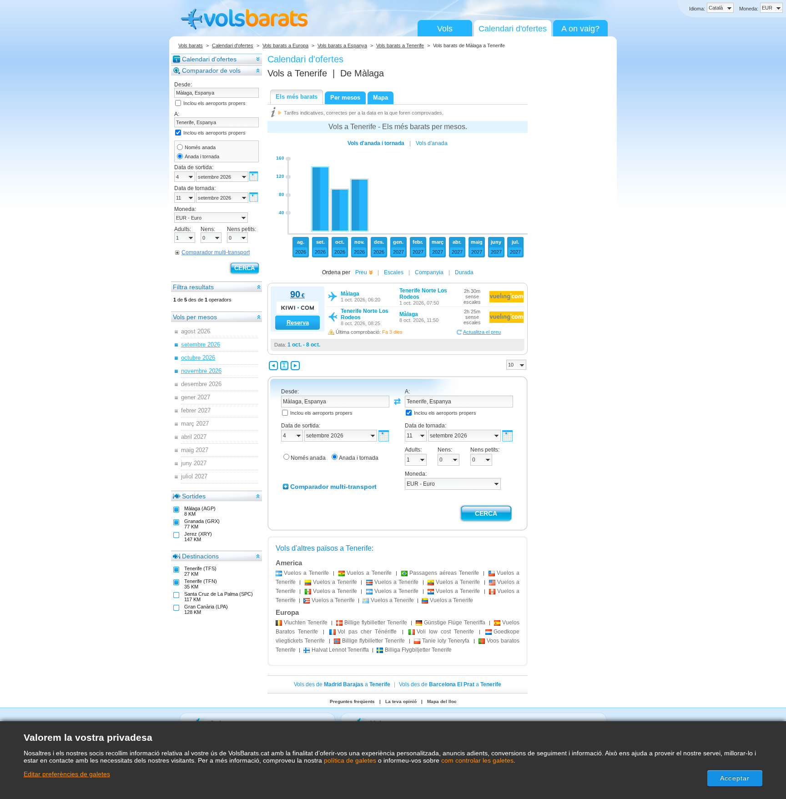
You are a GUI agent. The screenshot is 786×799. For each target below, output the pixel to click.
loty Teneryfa (446, 641)
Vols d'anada (432, 143)
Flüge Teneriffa (454, 622)
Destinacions (200, 556)
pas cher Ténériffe (367, 631)
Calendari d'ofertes (513, 28)
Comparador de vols (211, 70)
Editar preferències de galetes (67, 774)
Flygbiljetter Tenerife (418, 650)
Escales (393, 272)
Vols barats (190, 45)
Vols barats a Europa (285, 45)
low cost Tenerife (445, 631)
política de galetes (350, 760)
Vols (445, 28)
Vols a (297, 73)
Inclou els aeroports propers (214, 103)
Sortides (194, 496)
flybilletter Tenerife (375, 622)
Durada (464, 272)
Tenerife (306, 622)
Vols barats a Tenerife (400, 45)
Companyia (429, 272)
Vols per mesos (195, 317)
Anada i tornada (202, 156)
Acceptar (735, 778)
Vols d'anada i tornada (376, 143)
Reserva (298, 322)
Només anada (200, 147)
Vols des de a (342, 684)
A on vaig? (580, 28)
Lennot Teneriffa (340, 650)
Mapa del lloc (442, 701)
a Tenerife (306, 573)
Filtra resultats (193, 287)
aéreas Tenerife (444, 573)
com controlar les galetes (477, 760)
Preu (361, 272)
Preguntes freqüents (352, 701)
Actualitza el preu (482, 332)
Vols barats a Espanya (342, 45)
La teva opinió (401, 701)
